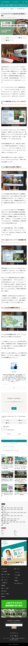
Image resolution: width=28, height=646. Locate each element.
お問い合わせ (4, 591)
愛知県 (7, 514)
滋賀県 (8, 515)
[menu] (26, 2)
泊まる (6, 5)
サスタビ (11, 644)
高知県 (15, 520)
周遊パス (2, 530)
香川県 (8, 520)
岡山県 (11, 518)
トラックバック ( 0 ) (14, 443)
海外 (2, 525)
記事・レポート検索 (5, 574)
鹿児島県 (3, 523)
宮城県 (15, 507)
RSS (17, 635)
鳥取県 (5, 518)
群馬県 (11, 509)
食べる (2, 5)
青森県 (5, 507)
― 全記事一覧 (4, 582)
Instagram (10, 635)
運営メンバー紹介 (5, 588)
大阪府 (15, 515)
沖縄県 (7, 523)
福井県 (15, 512)
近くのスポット (22, 5)
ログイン (12, 450)
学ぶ (15, 530)
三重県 (5, 515)
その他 (16, 577)
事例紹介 (12, 429)
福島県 (21, 507)
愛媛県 (11, 520)
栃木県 (8, 509)
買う (16, 5)
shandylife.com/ (6, 384)
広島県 (15, 518)
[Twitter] (14, 388)
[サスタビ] (14, 633)
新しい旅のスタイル (19, 583)
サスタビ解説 (17, 575)
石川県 (11, 512)
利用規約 (13, 638)
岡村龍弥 (7, 426)
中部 (2, 512)
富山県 (8, 512)
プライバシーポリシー (6, 638)
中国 (2, 518)
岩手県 (8, 507)
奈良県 (21, 515)
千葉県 (18, 509)
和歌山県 (3, 517)
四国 (2, 520)
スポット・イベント (5, 577)
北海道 (2, 506)
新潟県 (5, 512)
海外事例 (8, 429)
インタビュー (17, 572)
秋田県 (11, 507)
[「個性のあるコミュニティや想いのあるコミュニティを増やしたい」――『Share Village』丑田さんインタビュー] (20, 433)
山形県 (18, 507)
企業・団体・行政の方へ (14, 639)
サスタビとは (4, 568)
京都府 (11, 515)
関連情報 (3, 585)
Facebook (15, 635)
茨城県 (5, 509)
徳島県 (5, 520)
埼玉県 (15, 509)
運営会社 (3, 596)
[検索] (23, 2)
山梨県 (18, 512)
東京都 (21, 509)
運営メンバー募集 (5, 593)
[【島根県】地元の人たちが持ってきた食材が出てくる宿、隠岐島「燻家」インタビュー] (7, 433)
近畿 (2, 515)
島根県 (8, 518)
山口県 (18, 518)
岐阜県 (25, 512)
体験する (11, 5)
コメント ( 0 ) (14, 440)
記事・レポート (4, 579)
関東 (2, 509)
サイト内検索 (4, 571)
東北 (2, 507)
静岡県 (3, 514)
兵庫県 (18, 515)
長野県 (21, 512)
